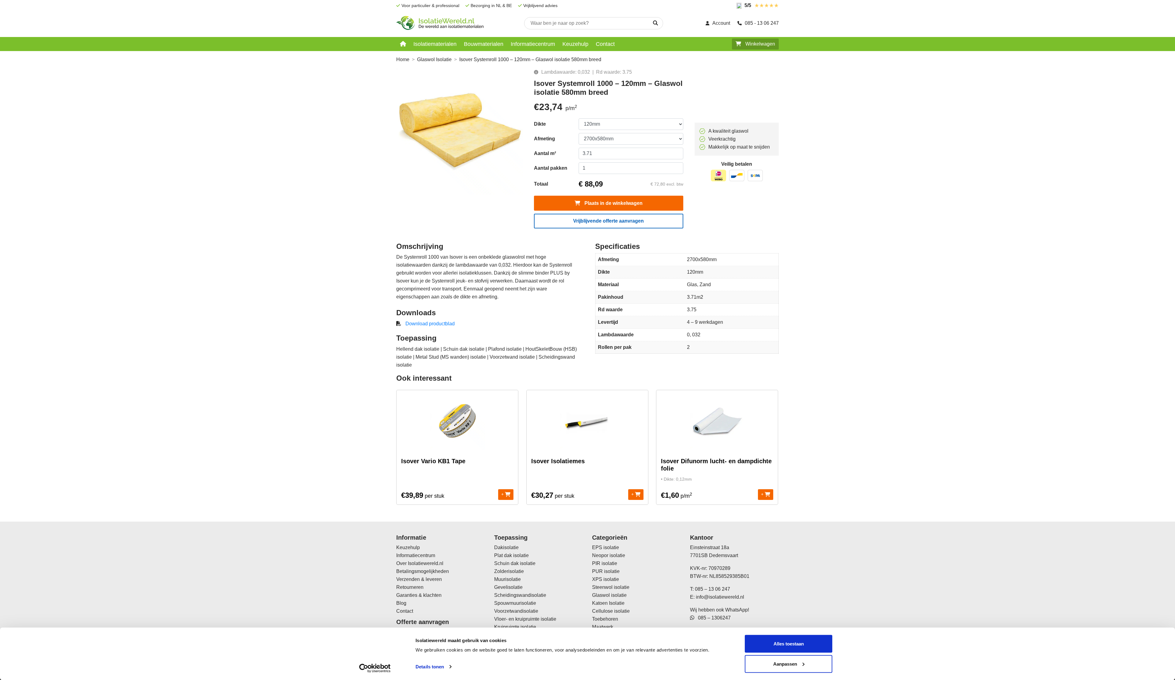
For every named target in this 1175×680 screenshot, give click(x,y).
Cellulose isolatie (611, 611)
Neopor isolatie (608, 555)
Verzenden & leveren (419, 579)
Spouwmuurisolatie (515, 603)
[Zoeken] (655, 23)
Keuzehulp (575, 44)
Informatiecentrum (533, 44)
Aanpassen (785, 663)
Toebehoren (605, 619)
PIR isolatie (604, 563)
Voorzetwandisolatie (516, 611)
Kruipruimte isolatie (515, 627)
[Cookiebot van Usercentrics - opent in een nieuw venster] (375, 668)
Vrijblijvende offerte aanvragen (608, 221)
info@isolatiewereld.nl (720, 597)
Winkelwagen (759, 43)
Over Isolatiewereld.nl (419, 563)
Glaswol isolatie (609, 595)
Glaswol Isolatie (434, 59)
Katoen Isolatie (608, 603)
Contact (605, 44)
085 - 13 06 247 (762, 23)
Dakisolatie (506, 547)
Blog (401, 603)
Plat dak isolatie (511, 555)
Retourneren (409, 587)
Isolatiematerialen (435, 44)
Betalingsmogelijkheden (422, 571)
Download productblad (430, 323)
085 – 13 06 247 (712, 589)
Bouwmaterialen (483, 44)
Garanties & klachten (419, 595)
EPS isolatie (605, 547)
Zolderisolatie (509, 571)
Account (721, 23)
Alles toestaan (789, 643)
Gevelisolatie (508, 587)
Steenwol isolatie (610, 587)
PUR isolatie (606, 571)
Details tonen (430, 666)
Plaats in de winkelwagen (613, 203)
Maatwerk (602, 627)
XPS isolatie (605, 579)
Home (402, 59)
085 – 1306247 (712, 617)
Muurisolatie (507, 579)
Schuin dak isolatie (514, 563)
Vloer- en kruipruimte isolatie (525, 619)
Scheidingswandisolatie (520, 595)
